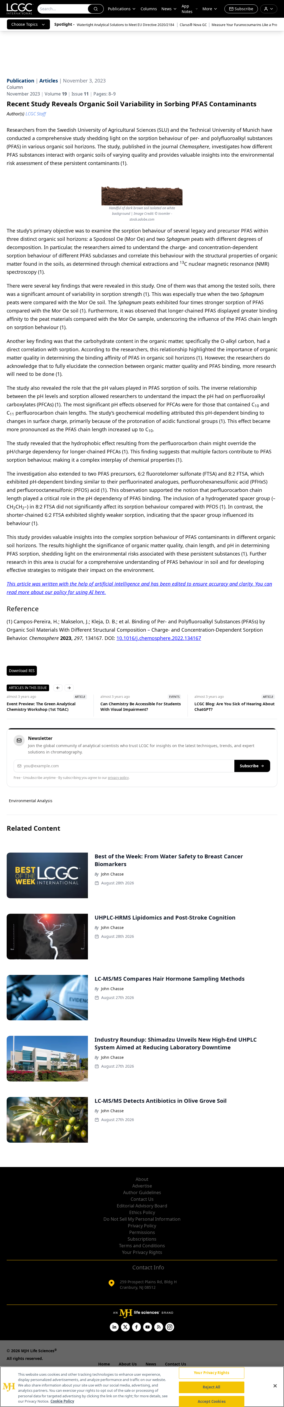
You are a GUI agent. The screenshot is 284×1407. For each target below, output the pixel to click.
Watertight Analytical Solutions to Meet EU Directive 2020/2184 (126, 24)
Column (15, 87)
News (166, 8)
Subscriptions (142, 1239)
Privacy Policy (142, 1226)
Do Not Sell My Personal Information (142, 1219)
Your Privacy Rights (142, 1252)
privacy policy (118, 777)
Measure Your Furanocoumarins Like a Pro (244, 24)
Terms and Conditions (142, 1246)
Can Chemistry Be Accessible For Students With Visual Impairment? (140, 706)
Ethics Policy (142, 1212)
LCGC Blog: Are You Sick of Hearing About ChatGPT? (234, 706)
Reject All (211, 1387)
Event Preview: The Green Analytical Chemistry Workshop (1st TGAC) (41, 706)
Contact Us (142, 1199)
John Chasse (112, 874)
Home (104, 1364)
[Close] (275, 1386)
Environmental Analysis (30, 800)
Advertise (142, 1186)
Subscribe (249, 765)
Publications (119, 8)
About (142, 1179)
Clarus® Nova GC (193, 24)
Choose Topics (24, 24)
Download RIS (22, 670)
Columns (149, 8)
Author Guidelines (142, 1192)
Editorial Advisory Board (142, 1206)
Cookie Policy (62, 1401)
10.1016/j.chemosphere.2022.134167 (158, 638)
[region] (142, 1386)
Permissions (142, 1232)
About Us (128, 1364)
